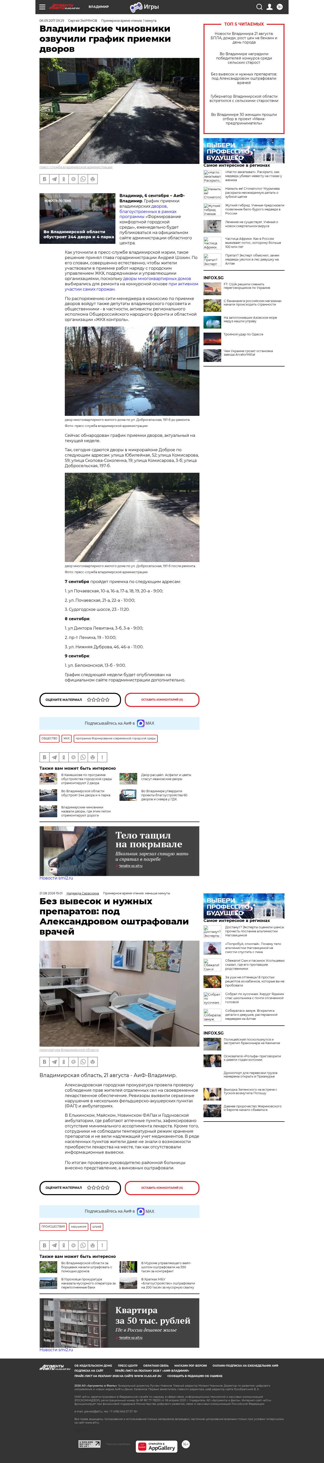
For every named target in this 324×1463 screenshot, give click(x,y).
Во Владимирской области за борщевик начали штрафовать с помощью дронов (86, 1267)
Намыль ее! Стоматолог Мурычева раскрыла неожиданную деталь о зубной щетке (252, 193)
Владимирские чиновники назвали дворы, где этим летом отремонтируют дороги (86, 811)
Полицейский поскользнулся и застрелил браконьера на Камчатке (252, 1041)
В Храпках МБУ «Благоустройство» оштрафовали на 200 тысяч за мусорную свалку (168, 1283)
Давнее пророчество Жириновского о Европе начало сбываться (253, 1108)
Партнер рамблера (118, 1444)
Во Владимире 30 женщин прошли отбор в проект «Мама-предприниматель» (244, 119)
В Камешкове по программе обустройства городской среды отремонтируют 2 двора (86, 779)
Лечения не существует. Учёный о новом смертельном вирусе (251, 224)
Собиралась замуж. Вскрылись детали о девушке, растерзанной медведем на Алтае (251, 1015)
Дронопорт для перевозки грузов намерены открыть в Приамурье (250, 1074)
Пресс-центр (127, 1365)
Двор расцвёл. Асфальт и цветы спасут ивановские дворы (166, 777)
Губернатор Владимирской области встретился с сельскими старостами (244, 98)
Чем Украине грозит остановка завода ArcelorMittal (248, 352)
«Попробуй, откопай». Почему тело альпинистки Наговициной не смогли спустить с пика (253, 948)
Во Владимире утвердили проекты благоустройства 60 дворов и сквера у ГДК (164, 795)
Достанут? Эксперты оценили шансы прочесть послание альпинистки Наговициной (254, 931)
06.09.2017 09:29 (51, 21)
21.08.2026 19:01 (51, 893)
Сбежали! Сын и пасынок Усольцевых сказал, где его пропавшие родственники (255, 965)
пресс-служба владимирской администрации (75, 167)
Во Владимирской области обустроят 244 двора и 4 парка (85, 793)
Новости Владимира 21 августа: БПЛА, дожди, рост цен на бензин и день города (244, 38)
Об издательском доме (93, 1365)
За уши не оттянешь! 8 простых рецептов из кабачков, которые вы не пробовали (254, 981)
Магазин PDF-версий (190, 1365)
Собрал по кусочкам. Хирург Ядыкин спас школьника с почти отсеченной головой (254, 998)
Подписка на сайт (88, 1370)
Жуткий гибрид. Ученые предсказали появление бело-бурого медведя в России (254, 209)
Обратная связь (156, 1365)
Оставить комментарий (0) (162, 699)
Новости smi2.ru (56, 878)
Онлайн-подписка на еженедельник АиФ (245, 1365)
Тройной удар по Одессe (243, 334)
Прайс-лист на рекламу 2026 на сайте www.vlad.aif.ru (117, 1376)
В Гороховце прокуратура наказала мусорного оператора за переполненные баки (88, 1283)
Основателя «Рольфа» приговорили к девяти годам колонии (252, 1058)
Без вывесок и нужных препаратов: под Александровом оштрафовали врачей (244, 78)
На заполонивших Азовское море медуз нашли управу (250, 319)
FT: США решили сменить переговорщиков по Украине (247, 286)
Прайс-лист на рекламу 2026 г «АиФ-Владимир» (152, 1370)
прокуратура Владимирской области (69, 1050)
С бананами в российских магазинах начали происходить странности (252, 302)
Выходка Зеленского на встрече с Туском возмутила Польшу (250, 1091)
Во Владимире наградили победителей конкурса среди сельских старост (244, 58)
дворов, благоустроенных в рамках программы (147, 211)
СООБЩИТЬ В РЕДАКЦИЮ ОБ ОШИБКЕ (194, 1376)
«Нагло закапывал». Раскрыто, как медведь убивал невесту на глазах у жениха (253, 176)
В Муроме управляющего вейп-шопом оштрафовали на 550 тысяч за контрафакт (166, 1267)
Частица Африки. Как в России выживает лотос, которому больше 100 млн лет (253, 243)
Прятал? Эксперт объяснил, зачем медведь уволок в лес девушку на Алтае (252, 259)
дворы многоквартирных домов (157, 278)
